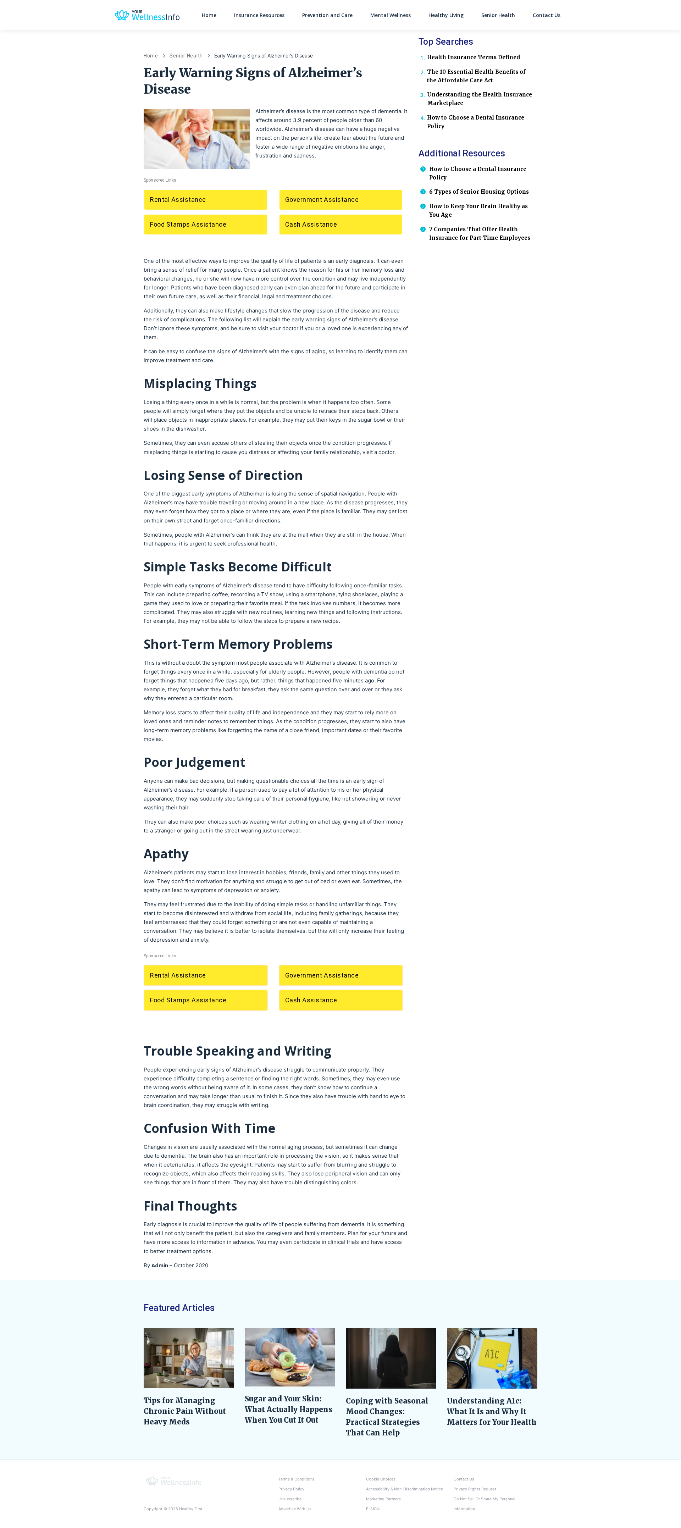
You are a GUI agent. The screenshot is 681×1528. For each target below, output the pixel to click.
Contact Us (546, 15)
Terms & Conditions (296, 1479)
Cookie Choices (380, 1479)
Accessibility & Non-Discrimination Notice (404, 1489)
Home (209, 15)
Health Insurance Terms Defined (473, 57)
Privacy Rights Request (475, 1489)
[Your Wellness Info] (174, 1480)
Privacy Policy (291, 1489)
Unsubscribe (289, 1498)
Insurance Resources (259, 15)
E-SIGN (373, 1508)
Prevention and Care (327, 15)
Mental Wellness (390, 15)
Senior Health (498, 15)
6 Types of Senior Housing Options (479, 191)
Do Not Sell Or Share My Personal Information (484, 1503)
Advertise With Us (294, 1508)
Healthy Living (446, 15)
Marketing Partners (383, 1498)
